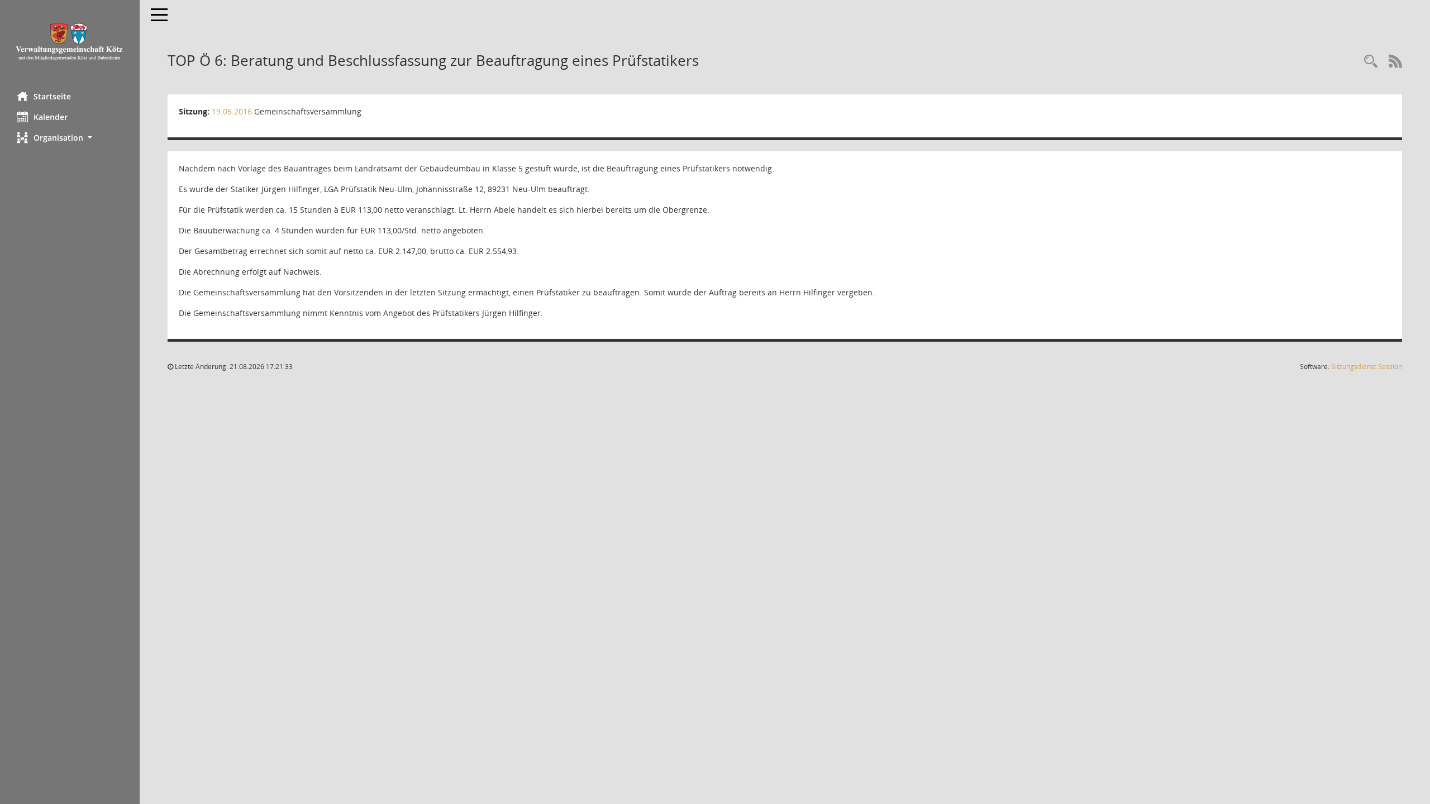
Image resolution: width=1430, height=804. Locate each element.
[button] (70, 137)
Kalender (51, 117)
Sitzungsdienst (1366, 366)
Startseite (52, 96)
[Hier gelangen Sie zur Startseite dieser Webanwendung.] (70, 42)
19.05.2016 (232, 111)
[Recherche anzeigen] (1370, 61)
